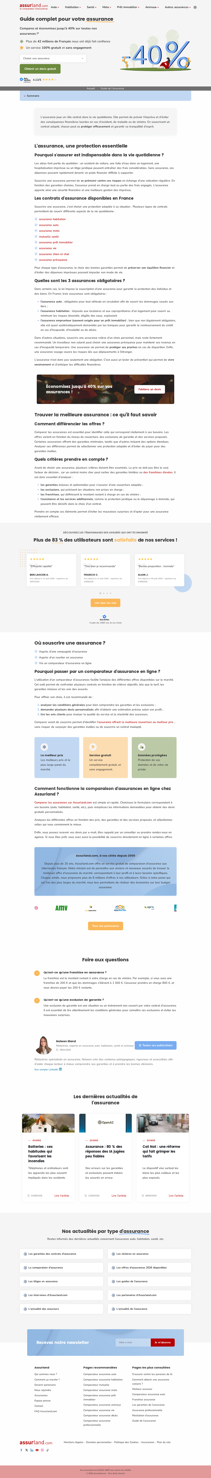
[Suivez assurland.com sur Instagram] (42, 1450)
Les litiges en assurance (43, 1281)
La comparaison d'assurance (45, 1267)
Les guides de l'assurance (132, 1281)
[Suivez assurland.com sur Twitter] (26, 1450)
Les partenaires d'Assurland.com (136, 1295)
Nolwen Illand (66, 1041)
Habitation (72, 7)
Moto (105, 7)
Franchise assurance (143, 1399)
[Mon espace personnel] (195, 7)
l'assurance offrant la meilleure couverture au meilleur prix (135, 722)
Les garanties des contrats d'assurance (52, 1254)
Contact (38, 1406)
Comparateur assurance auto (99, 1374)
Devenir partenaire (45, 1385)
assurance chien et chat (54, 254)
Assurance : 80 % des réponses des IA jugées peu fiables (105, 1151)
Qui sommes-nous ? (45, 1374)
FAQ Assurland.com (45, 1411)
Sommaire (33, 96)
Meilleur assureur (142, 1389)
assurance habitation (52, 219)
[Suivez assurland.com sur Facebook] (21, 1450)
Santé (90, 7)
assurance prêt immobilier (56, 242)
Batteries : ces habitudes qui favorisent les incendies (40, 1153)
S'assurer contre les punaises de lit (152, 1374)
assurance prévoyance (53, 260)
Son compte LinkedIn (46, 1069)
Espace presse (42, 1400)
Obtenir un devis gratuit (40, 69)
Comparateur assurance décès (100, 1415)
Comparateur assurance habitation (103, 1379)
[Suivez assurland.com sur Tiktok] (47, 1450)
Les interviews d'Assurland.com (48, 1295)
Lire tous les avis (105, 603)
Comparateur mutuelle (96, 1385)
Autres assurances (176, 7)
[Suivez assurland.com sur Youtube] (37, 1450)
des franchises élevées (158, 472)
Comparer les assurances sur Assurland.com (63, 802)
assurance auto (49, 225)
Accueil (91, 88)
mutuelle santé (49, 236)
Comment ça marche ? (47, 1379)
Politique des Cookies (126, 1442)
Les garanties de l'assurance (148, 1405)
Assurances (41, 1395)
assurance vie (47, 248)
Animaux (151, 7)
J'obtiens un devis (149, 389)
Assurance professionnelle (147, 1410)
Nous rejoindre (42, 1390)
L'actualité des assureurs (43, 1309)
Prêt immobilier (127, 7)
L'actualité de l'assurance (131, 1309)
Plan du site (164, 1442)
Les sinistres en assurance (132, 1254)
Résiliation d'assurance (145, 1415)
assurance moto (49, 231)
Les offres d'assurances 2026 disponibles (141, 1267)
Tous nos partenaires (105, 926)
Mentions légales (73, 1442)
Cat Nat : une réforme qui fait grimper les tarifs (161, 1151)
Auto (54, 7)
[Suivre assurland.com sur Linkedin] (31, 1450)
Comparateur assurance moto (100, 1390)
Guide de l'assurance (144, 1420)
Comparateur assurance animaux (102, 1405)
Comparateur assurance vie (98, 1410)
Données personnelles (99, 1442)
